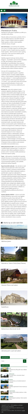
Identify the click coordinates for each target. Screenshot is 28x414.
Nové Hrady (12, 391)
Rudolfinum (5, 307)
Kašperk (11, 396)
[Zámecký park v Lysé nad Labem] (14, 348)
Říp (10, 368)
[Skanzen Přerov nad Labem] (14, 283)
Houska (11, 385)
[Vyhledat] (24, 361)
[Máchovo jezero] (14, 239)
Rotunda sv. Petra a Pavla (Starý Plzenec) (13, 263)
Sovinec (11, 379)
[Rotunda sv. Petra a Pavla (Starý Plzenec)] (14, 261)
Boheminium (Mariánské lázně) (10, 329)
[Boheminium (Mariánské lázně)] (14, 326)
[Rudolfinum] (14, 305)
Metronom (11, 374)
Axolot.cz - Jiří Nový (17, 405)
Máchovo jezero (6, 241)
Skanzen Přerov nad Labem (9, 285)
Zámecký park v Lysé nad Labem (11, 351)
